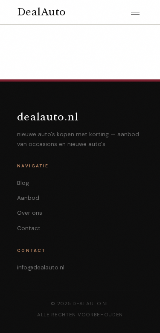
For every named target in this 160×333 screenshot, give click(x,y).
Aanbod (28, 198)
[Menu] (135, 12)
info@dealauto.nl (40, 267)
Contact (29, 228)
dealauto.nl (48, 117)
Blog (23, 183)
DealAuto (41, 12)
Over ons (29, 212)
